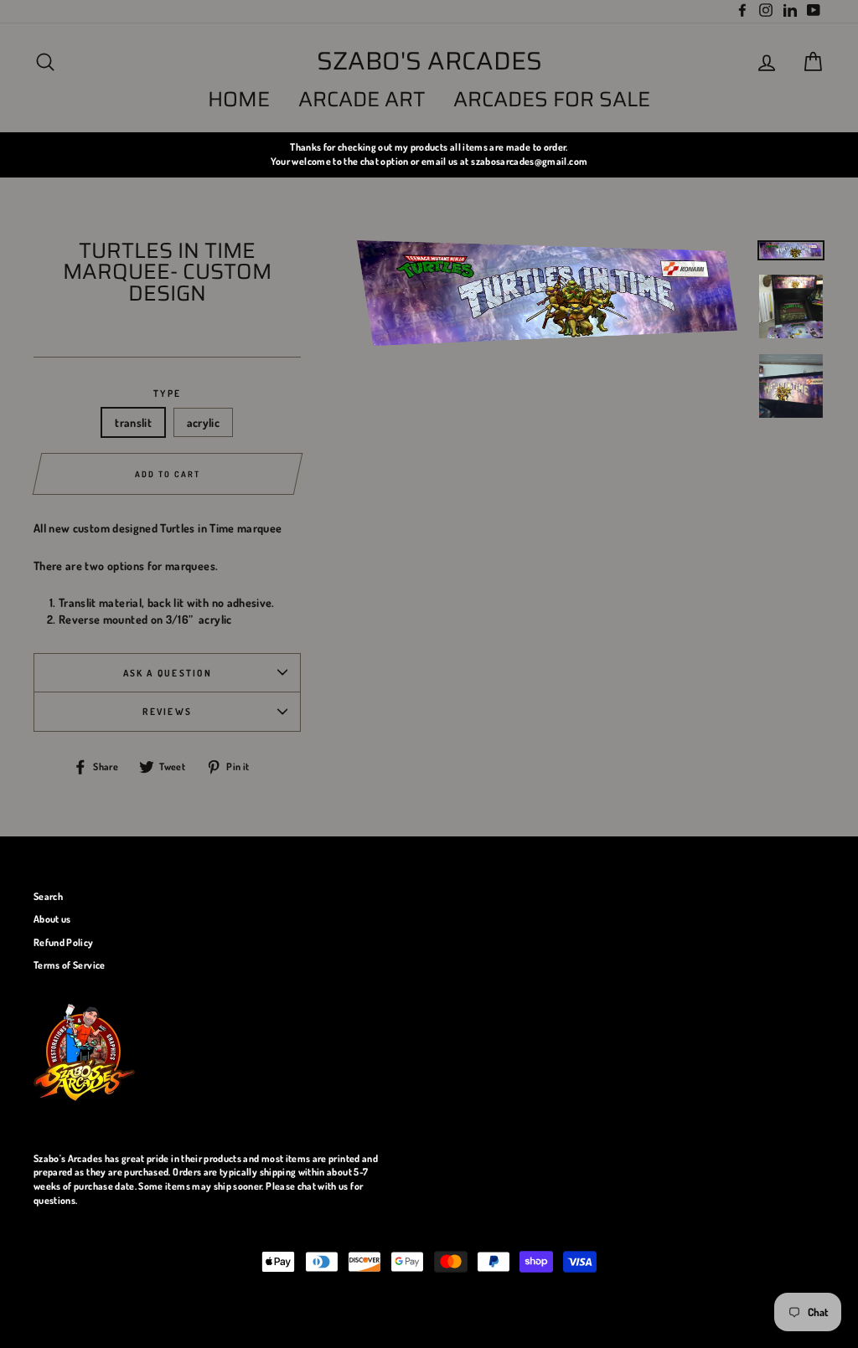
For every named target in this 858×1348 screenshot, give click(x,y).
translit (133, 422)
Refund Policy (64, 942)
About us (52, 919)
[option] (429, 154)
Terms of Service (70, 965)
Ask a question (167, 672)
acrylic (203, 422)
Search (48, 896)
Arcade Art (362, 99)
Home (239, 99)
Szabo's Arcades (429, 61)
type (167, 393)
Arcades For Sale (551, 99)
